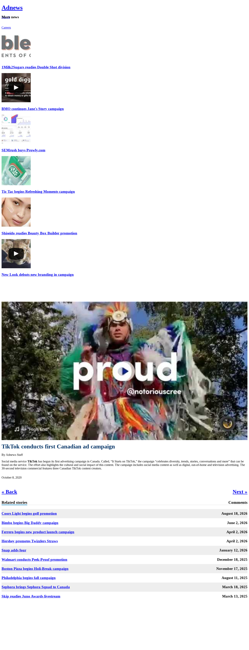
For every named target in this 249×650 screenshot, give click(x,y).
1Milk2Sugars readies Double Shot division (36, 67)
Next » (240, 492)
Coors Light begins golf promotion (29, 513)
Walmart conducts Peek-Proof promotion (34, 559)
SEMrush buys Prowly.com (23, 150)
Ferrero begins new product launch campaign (38, 532)
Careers (6, 27)
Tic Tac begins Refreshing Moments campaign (38, 192)
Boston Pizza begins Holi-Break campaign (35, 569)
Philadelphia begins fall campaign (29, 578)
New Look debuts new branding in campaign (38, 275)
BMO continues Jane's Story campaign (33, 109)
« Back (9, 492)
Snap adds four (14, 550)
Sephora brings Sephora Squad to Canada (36, 587)
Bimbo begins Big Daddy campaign (30, 523)
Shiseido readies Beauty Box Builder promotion (39, 233)
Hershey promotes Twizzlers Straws (30, 541)
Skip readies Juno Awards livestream (31, 596)
